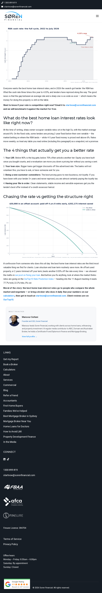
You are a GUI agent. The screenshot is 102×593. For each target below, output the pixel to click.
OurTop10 (8, 299)
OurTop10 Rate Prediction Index (39, 279)
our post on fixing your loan (27, 275)
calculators (9, 296)
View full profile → (29, 337)
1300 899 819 (10, 3)
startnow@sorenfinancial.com (18, 7)
